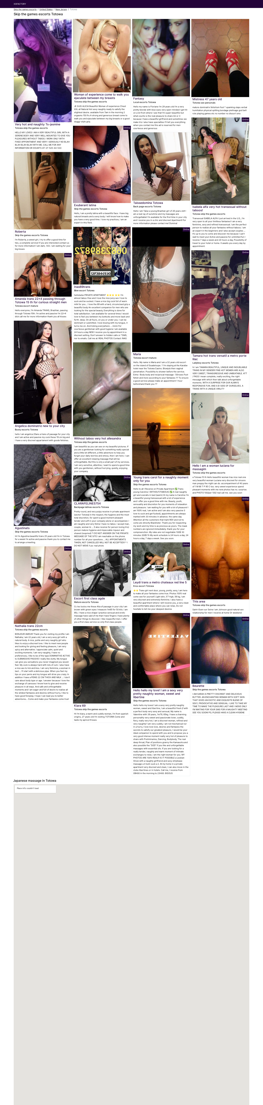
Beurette (198, 686)
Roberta (20, 231)
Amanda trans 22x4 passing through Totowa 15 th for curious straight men (41, 300)
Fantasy (138, 98)
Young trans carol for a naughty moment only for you (160, 479)
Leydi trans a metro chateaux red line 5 (160, 582)
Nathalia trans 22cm (29, 626)
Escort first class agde (89, 598)
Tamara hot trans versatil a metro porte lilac (219, 357)
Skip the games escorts (25, 9)
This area (198, 601)
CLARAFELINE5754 (87, 503)
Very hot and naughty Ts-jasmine (37, 124)
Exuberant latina (85, 205)
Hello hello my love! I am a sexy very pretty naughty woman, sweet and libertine (158, 694)
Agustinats (22, 528)
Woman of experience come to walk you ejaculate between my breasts (101, 96)
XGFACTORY (20, 4)
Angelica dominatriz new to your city (40, 426)
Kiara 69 (80, 705)
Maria (137, 354)
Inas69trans (82, 287)
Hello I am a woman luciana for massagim (213, 467)
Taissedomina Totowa (148, 203)
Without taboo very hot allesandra (97, 438)
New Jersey (61, 9)
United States (46, 9)
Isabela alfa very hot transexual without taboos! (219, 208)
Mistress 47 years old (207, 99)
